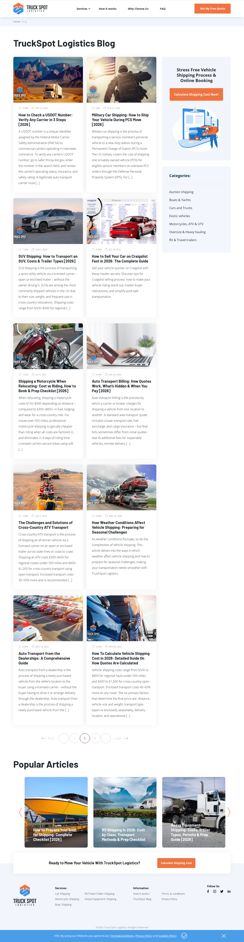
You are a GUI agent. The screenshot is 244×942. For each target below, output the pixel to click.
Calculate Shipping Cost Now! (196, 94)
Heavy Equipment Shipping (100, 899)
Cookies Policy (168, 936)
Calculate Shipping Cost (176, 863)
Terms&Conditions (122, 936)
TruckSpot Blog (142, 899)
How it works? (141, 893)
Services (82, 8)
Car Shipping (62, 893)
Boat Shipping (63, 904)
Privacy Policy (169, 899)
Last (118, 738)
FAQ (162, 8)
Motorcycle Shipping (67, 899)
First (51, 738)
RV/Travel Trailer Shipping (99, 893)
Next (229, 812)
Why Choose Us (138, 8)
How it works (107, 8)
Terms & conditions (173, 893)
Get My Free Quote (212, 8)
